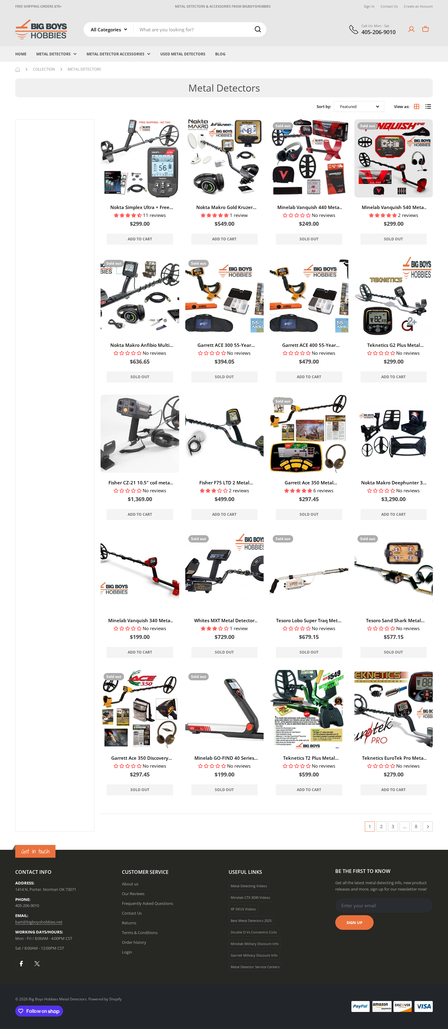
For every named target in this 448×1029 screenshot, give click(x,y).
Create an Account (418, 6)
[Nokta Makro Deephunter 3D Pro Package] (393, 434)
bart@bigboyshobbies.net (38, 922)
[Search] (257, 29)
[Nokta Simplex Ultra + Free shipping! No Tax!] (140, 158)
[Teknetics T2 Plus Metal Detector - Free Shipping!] (309, 709)
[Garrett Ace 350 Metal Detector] (309, 434)
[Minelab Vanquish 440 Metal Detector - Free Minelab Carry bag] (309, 158)
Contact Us (389, 6)
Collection (44, 69)
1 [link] (369, 826)
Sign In (369, 6)
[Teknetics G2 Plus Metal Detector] (393, 296)
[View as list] (428, 106)
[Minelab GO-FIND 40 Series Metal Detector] (224, 709)
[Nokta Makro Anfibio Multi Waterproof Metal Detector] (140, 296)
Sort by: (324, 106)
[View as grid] (416, 106)
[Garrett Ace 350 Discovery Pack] (140, 709)
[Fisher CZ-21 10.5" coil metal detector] (140, 434)
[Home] (17, 69)
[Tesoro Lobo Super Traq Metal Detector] (309, 571)
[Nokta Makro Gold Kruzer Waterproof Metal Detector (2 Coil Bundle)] (224, 158)
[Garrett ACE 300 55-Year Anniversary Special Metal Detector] (224, 296)
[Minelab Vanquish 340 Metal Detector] (140, 571)
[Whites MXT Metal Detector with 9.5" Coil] (224, 571)
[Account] (411, 29)
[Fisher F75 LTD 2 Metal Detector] (224, 434)
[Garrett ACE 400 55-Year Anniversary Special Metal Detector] (309, 296)
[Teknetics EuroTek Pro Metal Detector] (393, 709)
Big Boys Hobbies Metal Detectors (58, 999)
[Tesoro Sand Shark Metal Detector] (393, 571)
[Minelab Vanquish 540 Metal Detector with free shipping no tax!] (393, 158)
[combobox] (175, 29)
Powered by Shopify (105, 999)
